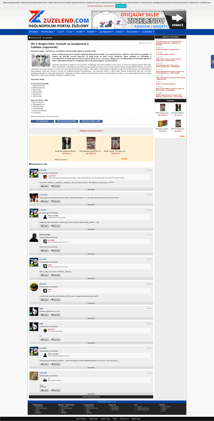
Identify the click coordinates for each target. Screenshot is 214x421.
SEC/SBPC (91, 32)
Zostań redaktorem (143, 408)
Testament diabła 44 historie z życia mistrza (178, 113)
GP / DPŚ (79, 32)
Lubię (45, 186)
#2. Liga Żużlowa (42, 121)
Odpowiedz (91, 189)
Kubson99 (43, 373)
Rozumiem (121, 6)
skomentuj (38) (35, 38)
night (50, 265)
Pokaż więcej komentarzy (91, 397)
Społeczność (136, 419)
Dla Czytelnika (132, 32)
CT (49, 378)
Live (163, 411)
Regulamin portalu (143, 410)
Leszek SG (51, 176)
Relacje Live (124, 419)
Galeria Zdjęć (105, 419)
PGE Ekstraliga (47, 32)
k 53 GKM (43, 170)
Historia (119, 32)
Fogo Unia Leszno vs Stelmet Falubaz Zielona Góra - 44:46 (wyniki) (168, 59)
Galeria (164, 408)
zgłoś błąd (48, 38)
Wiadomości (93, 419)
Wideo (115, 419)
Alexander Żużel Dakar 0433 (163, 129)
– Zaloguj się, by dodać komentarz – (91, 131)
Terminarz (114, 410)
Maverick (43, 284)
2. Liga (69, 32)
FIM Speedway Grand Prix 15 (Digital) (163, 113)
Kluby (37, 410)
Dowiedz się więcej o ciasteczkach (101, 6)
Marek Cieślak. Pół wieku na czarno (178, 129)
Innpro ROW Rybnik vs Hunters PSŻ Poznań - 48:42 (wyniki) (170, 78)
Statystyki (38, 413)
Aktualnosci (115, 406)
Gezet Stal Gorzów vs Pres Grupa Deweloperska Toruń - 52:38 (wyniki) (168, 66)
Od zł (162, 115)
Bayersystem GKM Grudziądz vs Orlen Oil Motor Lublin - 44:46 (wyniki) (170, 89)
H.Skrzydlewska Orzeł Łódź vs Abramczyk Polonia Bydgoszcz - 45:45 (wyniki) (170, 72)
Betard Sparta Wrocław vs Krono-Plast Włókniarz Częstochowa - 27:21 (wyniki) (169, 95)
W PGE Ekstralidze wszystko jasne (167, 49)
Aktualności (33, 32)
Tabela (37, 411)
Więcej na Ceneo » (61, 160)
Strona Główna (81, 419)
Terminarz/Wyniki (41, 408)
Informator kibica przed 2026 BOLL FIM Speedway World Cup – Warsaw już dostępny (168, 43)
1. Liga (59, 32)
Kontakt (139, 406)
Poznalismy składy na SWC (165, 54)
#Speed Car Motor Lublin (91, 121)
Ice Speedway (147, 32)
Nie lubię (56, 186)
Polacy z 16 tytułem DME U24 (165, 84)
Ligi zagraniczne (105, 32)
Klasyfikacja (115, 408)
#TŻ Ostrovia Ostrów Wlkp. (66, 121)
